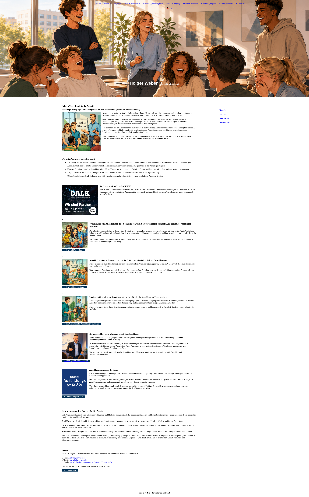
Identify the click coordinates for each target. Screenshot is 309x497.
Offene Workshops (190, 4)
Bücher (239, 4)
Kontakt (222, 110)
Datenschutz (224, 122)
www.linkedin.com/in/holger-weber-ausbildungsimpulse (91, 462)
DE (171, 8)
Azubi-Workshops (131, 4)
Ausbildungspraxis (226, 4)
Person (106, 4)
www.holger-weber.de (78, 460)
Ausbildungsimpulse (208, 4)
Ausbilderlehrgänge (172, 4)
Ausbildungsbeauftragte (152, 4)
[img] (77, 6)
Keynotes (117, 4)
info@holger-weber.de (76, 458)
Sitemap (222, 114)
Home (98, 4)
